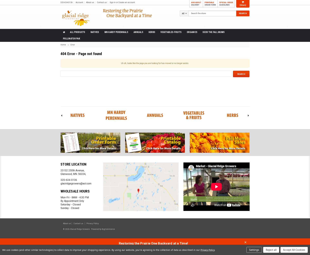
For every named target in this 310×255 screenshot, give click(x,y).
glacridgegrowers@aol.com (76, 183)
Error (73, 45)
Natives (95, 32)
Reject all (271, 250)
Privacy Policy (93, 223)
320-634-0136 (69, 180)
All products (77, 32)
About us (90, 2)
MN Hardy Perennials (116, 32)
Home (63, 45)
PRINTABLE (210, 3)
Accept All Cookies (294, 250)
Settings (254, 250)
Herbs (152, 32)
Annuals (138, 32)
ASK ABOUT (196, 3)
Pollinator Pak (71, 38)
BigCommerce (108, 229)
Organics (192, 32)
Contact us (102, 2)
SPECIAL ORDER (226, 3)
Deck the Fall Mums (214, 32)
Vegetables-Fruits (170, 32)
